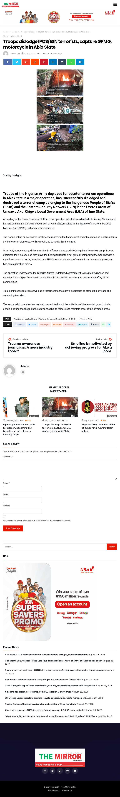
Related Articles (59, 387)
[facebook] (7, 62)
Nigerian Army (86, 319)
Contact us (67, 790)
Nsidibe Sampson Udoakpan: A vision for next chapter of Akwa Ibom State (40, 704)
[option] (21, 416)
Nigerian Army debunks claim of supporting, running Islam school (98, 428)
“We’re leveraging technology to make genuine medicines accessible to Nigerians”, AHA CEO (50, 716)
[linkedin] (53, 62)
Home (5, 32)
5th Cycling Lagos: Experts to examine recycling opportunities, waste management (45, 698)
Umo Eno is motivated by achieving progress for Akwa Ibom (88, 345)
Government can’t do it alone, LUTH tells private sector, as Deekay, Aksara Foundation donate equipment (56, 670)
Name (6, 483)
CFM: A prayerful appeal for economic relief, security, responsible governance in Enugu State (50, 685)
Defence (34, 416)
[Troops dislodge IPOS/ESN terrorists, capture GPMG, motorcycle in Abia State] (60, 407)
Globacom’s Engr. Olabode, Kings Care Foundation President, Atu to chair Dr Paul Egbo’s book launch (53, 660)
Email (6, 494)
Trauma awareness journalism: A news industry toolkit (30, 345)
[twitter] (16, 62)
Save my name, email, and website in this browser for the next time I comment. (37, 521)
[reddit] (35, 62)
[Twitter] (52, 771)
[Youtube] (75, 771)
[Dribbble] (67, 771)
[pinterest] (44, 62)
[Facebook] (45, 771)
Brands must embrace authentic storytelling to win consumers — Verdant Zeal (43, 679)
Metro (14, 32)
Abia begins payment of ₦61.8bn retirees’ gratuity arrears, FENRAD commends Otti (45, 710)
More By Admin (58, 391)
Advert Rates (53, 790)
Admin (13, 53)
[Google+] (60, 771)
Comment (8, 456)
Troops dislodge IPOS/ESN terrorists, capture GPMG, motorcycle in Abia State (56, 428)
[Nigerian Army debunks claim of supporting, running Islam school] (99, 407)
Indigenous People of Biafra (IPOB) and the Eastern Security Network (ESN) (45, 319)
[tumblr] (62, 62)
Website (6, 505)
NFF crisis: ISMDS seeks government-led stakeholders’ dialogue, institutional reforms (46, 654)
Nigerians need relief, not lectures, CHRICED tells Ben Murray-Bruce (38, 691)
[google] (26, 62)
